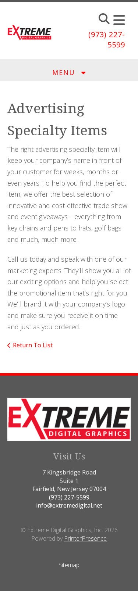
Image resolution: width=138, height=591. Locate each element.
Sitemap (69, 565)
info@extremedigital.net (69, 505)
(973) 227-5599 (69, 497)
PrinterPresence (85, 538)
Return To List (33, 345)
